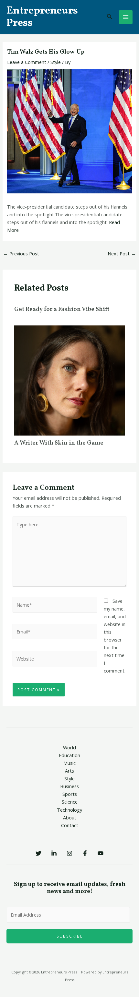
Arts (69, 770)
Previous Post (21, 253)
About (69, 817)
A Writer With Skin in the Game (58, 443)
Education (69, 755)
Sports (69, 794)
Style (55, 62)
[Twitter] (38, 853)
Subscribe (70, 936)
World (69, 747)
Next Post (122, 253)
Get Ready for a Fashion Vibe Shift (61, 309)
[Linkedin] (54, 853)
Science (70, 801)
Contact (69, 825)
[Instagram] (69, 853)
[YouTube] (100, 853)
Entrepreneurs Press (42, 17)
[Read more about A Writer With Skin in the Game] (69, 379)
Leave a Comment (26, 62)
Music (69, 763)
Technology (69, 810)
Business (69, 786)
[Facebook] (85, 853)
